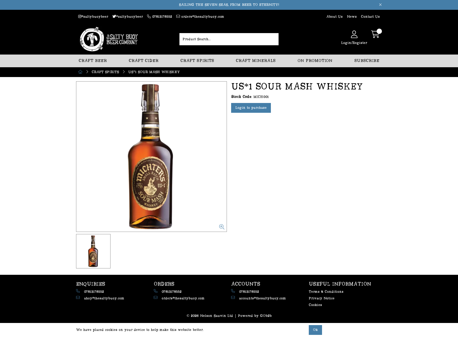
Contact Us (370, 17)
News (352, 17)
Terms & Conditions (326, 292)
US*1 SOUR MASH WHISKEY (154, 72)
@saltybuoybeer (94, 17)
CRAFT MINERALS (256, 61)
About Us (334, 17)
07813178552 (161, 17)
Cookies (315, 305)
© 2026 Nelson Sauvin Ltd (210, 316)
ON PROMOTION (315, 61)
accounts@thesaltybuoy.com (262, 298)
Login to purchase (251, 108)
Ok (315, 330)
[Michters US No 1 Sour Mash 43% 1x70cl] (151, 156)
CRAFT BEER (93, 61)
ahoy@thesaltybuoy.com (104, 298)
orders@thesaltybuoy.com (202, 17)
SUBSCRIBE (366, 61)
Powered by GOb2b (255, 316)
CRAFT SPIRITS (197, 61)
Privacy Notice (321, 298)
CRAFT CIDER (143, 61)
